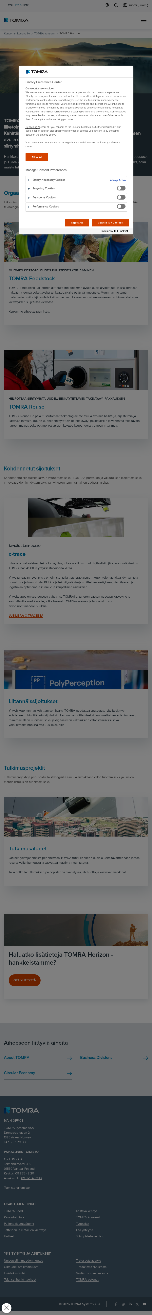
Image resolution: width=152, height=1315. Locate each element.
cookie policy (33, 130)
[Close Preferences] (6, 1308)
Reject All (77, 222)
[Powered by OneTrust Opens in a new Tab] (116, 231)
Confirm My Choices (110, 222)
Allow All (37, 157)
